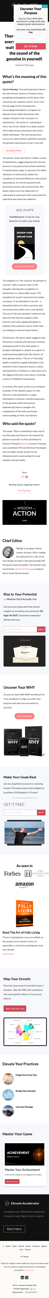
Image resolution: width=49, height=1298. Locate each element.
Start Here (14, 1229)
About (8, 1246)
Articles (21, 1246)
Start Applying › (24, 490)
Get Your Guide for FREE (24, 266)
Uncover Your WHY (19, 687)
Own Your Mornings (24, 1107)
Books (28, 1246)
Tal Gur (19, 548)
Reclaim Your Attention (26, 1091)
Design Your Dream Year (26, 1075)
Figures (44, 1246)
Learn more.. (9, 953)
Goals (14, 1246)
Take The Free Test (14, 1008)
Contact (25, 1256)
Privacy (28, 1249)
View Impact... (29, 1270)
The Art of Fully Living (25, 569)
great (20, 484)
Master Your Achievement (22, 1170)
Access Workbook (24, 716)
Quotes (24, 443)
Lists (21, 1249)
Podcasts (36, 1246)
